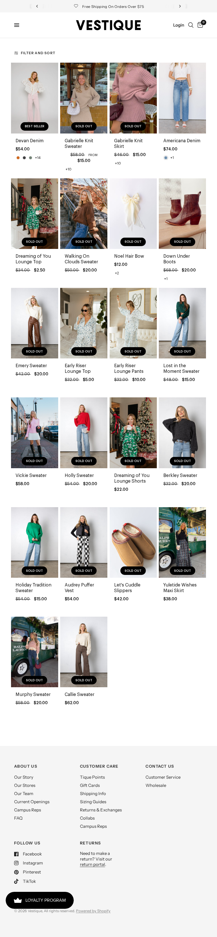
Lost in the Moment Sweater (181, 369)
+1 (172, 157)
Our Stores (24, 785)
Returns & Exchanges (101, 810)
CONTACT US (160, 766)
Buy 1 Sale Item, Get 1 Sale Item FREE (113, 6)
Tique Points (92, 777)
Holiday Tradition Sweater (33, 588)
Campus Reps (27, 810)
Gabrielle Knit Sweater (79, 144)
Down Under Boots (176, 259)
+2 (117, 273)
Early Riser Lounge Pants (129, 369)
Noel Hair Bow (129, 256)
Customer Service (163, 777)
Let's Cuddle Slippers (127, 588)
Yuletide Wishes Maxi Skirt (180, 588)
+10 (68, 169)
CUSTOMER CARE (99, 766)
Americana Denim (181, 141)
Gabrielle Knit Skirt (128, 144)
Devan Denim (30, 141)
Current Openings (31, 801)
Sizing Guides (93, 801)
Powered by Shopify (93, 910)
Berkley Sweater (180, 475)
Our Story (23, 777)
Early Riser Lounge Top (78, 369)
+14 (38, 157)
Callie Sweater (79, 694)
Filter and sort (38, 53)
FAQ (18, 818)
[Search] (191, 25)
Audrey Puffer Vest (79, 588)
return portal (92, 864)
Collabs (87, 818)
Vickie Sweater (31, 475)
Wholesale (156, 785)
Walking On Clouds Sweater (81, 259)
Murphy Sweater (33, 694)
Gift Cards (90, 785)
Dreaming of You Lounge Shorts (131, 478)
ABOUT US (25, 766)
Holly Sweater (79, 475)
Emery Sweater (31, 366)
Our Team (23, 793)
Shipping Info (93, 793)
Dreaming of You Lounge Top (33, 259)
